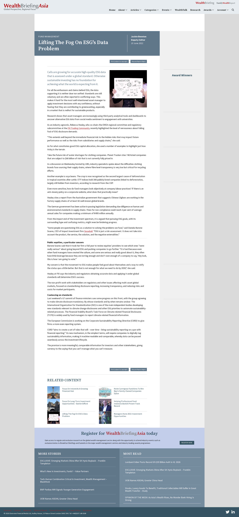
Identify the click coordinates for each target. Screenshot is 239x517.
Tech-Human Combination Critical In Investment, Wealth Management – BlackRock (73, 480)
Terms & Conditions (57, 510)
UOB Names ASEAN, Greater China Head (59, 498)
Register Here (186, 443)
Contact (17, 510)
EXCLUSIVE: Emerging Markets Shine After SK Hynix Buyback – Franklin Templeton (72, 462)
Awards (208, 10)
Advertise (27, 510)
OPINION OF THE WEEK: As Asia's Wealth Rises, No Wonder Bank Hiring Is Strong (159, 499)
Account (222, 10)
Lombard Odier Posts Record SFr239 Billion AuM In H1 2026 (152, 462)
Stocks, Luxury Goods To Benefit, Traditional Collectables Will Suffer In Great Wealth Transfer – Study (160, 489)
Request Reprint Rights (139, 61)
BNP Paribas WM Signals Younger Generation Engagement (67, 489)
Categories (151, 10)
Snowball (88, 231)
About (121, 10)
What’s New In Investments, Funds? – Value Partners (64, 471)
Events (166, 10)
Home (112, 10)
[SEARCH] (233, 10)
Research (195, 10)
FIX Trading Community (78, 128)
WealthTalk (181, 10)
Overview (7, 510)
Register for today (119, 433)
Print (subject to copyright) (119, 61)
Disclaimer (87, 510)
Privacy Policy (74, 510)
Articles (134, 10)
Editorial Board (40, 510)
